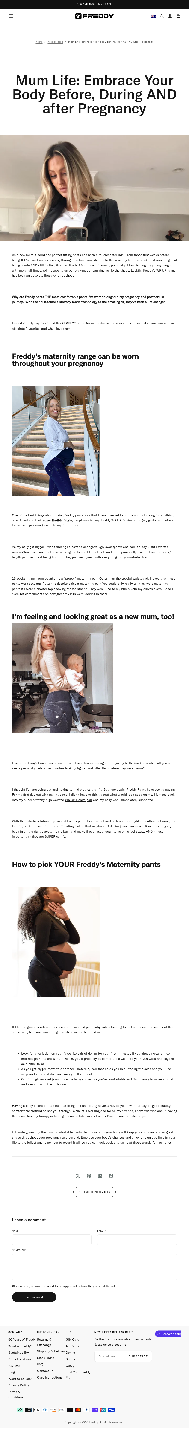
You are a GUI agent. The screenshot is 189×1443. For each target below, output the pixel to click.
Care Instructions (49, 1377)
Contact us (45, 1371)
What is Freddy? (20, 1346)
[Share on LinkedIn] (100, 1175)
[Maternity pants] (94, 942)
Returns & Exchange (44, 1342)
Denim (70, 1352)
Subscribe (138, 1356)
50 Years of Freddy (22, 1339)
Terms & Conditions (16, 1394)
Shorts (70, 1359)
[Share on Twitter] (77, 1175)
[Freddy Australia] (94, 16)
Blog (11, 1372)
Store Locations (20, 1359)
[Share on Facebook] (111, 1175)
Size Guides (45, 1358)
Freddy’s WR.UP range (159, 270)
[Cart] (178, 16)
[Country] (153, 17)
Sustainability (18, 1352)
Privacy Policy (18, 1385)
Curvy (70, 1366)
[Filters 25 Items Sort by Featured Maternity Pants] (94, 441)
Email (101, 1231)
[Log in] (170, 16)
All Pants (72, 1346)
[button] (11, 16)
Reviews (14, 1366)
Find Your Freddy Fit (78, 1374)
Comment (19, 1250)
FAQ (40, 1364)
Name (16, 1231)
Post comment (34, 1297)
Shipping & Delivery (51, 1351)
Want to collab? (20, 1379)
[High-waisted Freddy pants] (94, 678)
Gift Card (72, 1339)
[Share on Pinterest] (88, 1175)
